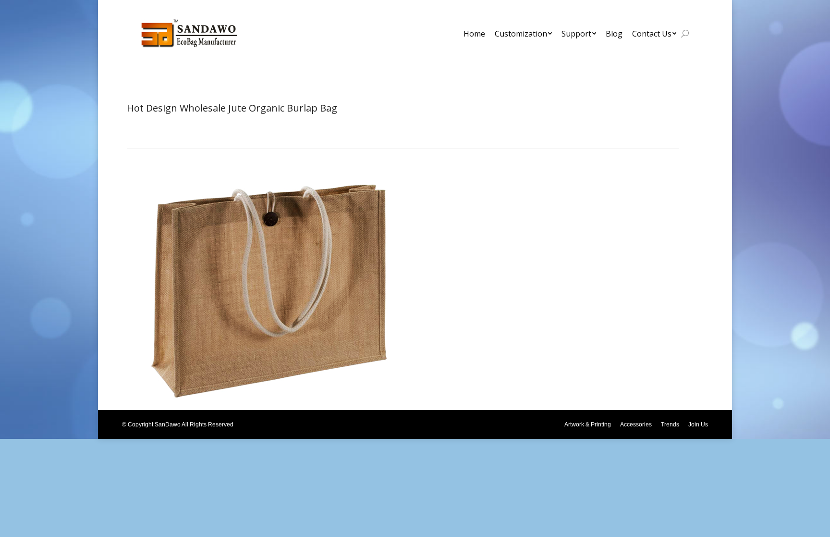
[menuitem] (474, 33)
